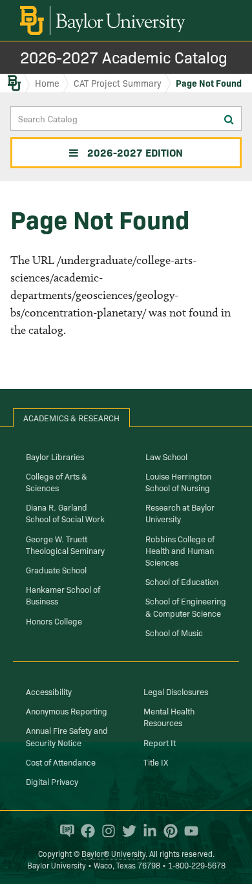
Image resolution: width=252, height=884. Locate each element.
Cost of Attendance (61, 762)
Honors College (54, 620)
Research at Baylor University (180, 512)
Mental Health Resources (168, 716)
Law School (166, 456)
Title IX (155, 762)
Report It (159, 742)
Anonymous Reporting (66, 710)
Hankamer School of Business (63, 594)
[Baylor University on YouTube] (188, 831)
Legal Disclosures (175, 691)
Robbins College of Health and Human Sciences (180, 550)
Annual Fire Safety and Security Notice (67, 735)
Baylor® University (113, 853)
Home (47, 82)
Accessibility (49, 691)
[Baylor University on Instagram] (105, 831)
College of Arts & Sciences (56, 481)
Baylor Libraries (55, 456)
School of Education (181, 581)
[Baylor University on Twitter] (126, 831)
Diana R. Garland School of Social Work (65, 512)
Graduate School (56, 569)
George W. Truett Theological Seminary (65, 544)
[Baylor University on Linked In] (146, 831)
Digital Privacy (52, 781)
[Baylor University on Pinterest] (167, 831)
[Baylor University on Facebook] (84, 831)
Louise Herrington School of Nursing (178, 481)
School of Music (174, 632)
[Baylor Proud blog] (64, 831)
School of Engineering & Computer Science (185, 606)
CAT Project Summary (118, 82)
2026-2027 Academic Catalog (123, 56)
